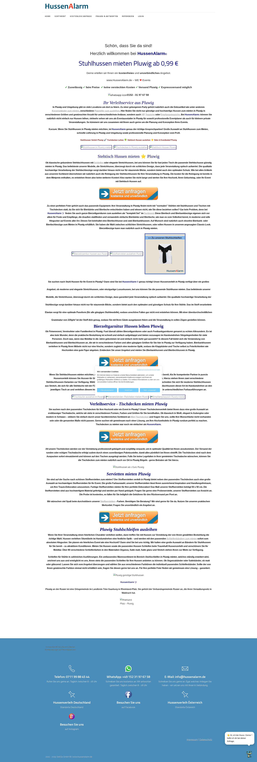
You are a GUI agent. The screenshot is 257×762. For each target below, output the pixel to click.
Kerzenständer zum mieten (65, 111)
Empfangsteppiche (170, 114)
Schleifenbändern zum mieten (182, 539)
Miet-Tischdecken (140, 417)
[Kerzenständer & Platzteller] (127, 397)
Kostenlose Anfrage (81, 16)
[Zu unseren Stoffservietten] (126, 253)
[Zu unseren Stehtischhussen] (163, 147)
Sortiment (60, 16)
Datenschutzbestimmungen (148, 369)
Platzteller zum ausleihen (107, 111)
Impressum (192, 739)
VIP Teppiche (148, 114)
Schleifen (98, 163)
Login (141, 16)
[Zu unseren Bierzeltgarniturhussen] (90, 253)
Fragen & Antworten (107, 16)
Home (47, 16)
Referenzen (128, 16)
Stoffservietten (107, 501)
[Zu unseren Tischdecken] (131, 147)
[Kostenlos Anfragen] (128, 194)
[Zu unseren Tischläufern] (88, 397)
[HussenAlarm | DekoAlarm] (66, 6)
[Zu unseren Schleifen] (165, 253)
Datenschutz (205, 739)
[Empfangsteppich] (167, 397)
